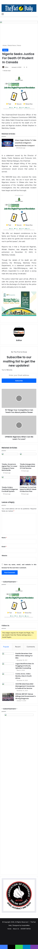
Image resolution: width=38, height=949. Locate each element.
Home (4, 45)
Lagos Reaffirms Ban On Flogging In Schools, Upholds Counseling (24, 666)
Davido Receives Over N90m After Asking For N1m (24, 655)
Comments (31, 647)
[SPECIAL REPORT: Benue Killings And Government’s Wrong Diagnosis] (8, 697)
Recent (17, 647)
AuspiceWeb (26, 925)
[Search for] (35, 14)
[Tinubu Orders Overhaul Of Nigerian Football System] (10, 480)
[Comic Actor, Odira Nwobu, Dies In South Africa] (8, 677)
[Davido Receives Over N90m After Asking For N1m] (8, 656)
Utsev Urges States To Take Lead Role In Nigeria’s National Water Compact (25, 143)
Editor (6, 67)
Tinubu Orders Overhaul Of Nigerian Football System (10, 489)
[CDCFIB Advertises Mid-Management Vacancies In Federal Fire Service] (8, 687)
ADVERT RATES (26, 929)
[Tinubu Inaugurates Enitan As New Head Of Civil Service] (28, 457)
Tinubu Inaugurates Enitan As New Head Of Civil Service (27, 466)
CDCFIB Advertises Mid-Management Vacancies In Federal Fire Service (25, 686)
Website (4, 555)
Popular (6, 647)
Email (4, 546)
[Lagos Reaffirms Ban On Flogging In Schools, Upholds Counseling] (8, 666)
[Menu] (3, 14)
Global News (12, 45)
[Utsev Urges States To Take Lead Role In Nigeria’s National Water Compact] (7, 143)
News (19, 45)
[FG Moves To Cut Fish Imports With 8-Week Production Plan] (28, 480)
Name (4, 537)
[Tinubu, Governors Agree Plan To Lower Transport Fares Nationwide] (10, 457)
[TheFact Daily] (19, 8)
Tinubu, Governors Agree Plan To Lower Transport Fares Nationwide (9, 467)
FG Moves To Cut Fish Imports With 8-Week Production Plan (28, 489)
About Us (16, 929)
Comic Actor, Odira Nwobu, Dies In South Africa (23, 676)
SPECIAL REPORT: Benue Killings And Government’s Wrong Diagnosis (25, 696)
